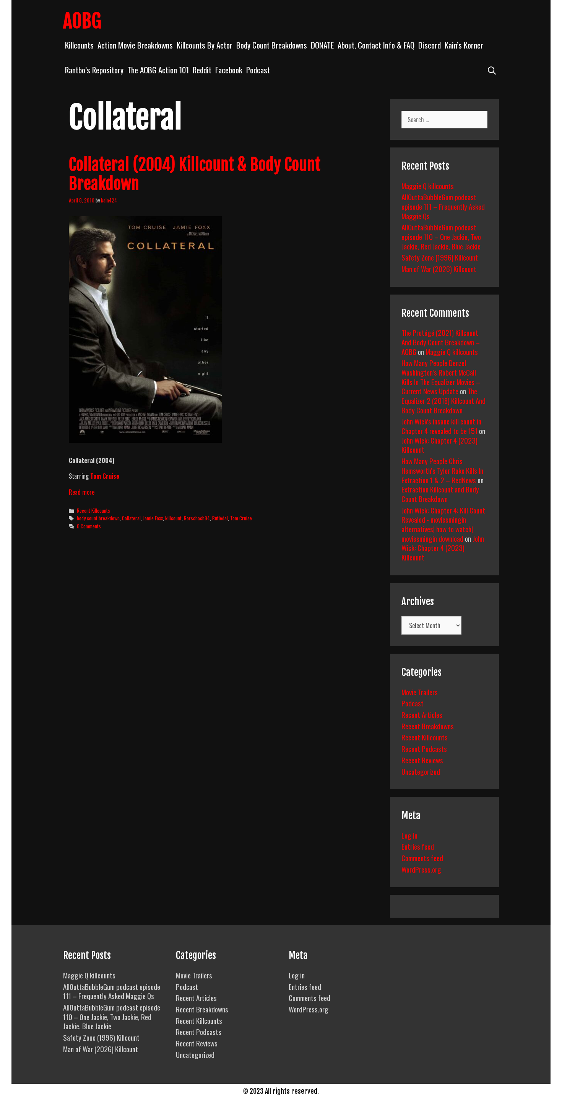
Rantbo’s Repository (94, 70)
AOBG (82, 21)
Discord (429, 45)
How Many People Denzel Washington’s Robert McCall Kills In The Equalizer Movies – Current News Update (440, 376)
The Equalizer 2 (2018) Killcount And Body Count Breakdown (443, 400)
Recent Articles (421, 714)
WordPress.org (421, 869)
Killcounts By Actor (204, 45)
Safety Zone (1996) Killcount (439, 257)
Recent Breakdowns (427, 726)
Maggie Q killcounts (427, 185)
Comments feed (422, 857)
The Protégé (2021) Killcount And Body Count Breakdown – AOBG (440, 341)
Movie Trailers (419, 692)
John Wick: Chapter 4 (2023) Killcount (439, 445)
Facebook (228, 70)
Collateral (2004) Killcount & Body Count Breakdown (194, 174)
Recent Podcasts (424, 748)
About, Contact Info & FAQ (376, 45)
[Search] (492, 69)
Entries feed (417, 846)
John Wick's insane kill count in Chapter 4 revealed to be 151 (441, 426)
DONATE (322, 45)
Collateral (131, 518)
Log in (409, 835)
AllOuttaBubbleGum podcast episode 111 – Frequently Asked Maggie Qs (443, 206)
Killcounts (79, 45)
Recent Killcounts (93, 510)
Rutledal (220, 518)
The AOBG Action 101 (158, 70)
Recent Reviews (422, 760)
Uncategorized (420, 771)
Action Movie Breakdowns (135, 45)
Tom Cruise (241, 518)
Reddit (202, 70)
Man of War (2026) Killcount (438, 268)
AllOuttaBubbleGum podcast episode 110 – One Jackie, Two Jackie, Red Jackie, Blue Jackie (441, 236)
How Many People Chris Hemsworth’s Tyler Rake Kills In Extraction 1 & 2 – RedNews (442, 470)
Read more (81, 492)
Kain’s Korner (464, 45)
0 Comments (89, 526)
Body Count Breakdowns (271, 45)
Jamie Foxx (153, 518)
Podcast (258, 70)
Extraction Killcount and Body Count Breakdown (440, 494)
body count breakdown (98, 518)
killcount (173, 518)
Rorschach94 (197, 518)
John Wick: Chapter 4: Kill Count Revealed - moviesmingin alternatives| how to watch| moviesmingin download (443, 524)
